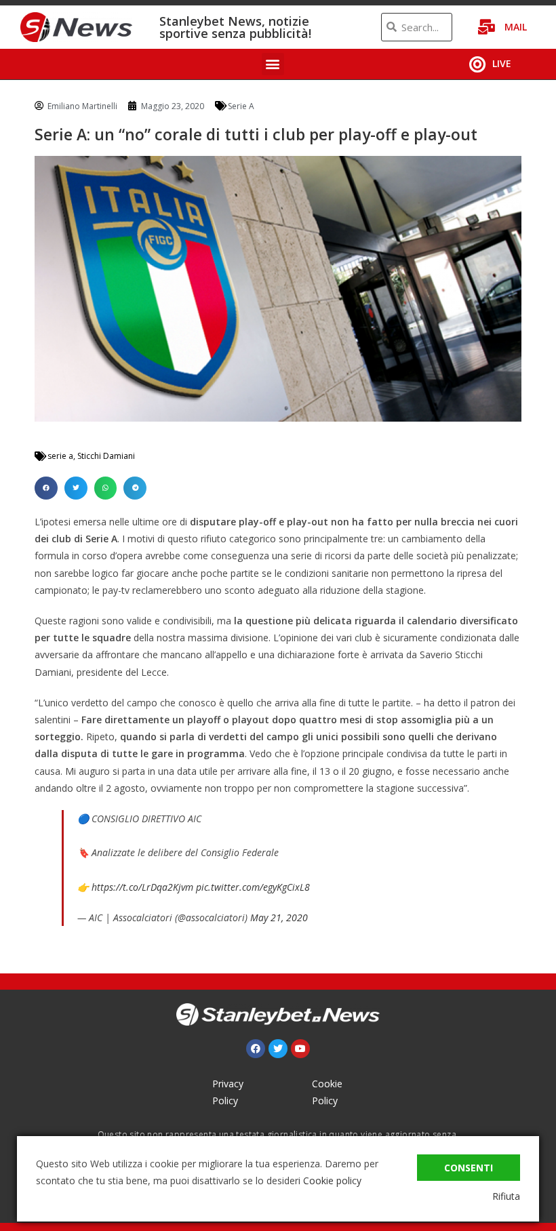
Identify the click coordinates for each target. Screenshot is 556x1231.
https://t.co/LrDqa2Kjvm (142, 887)
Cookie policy (332, 1180)
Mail (515, 26)
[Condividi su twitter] (75, 488)
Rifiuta (506, 1196)
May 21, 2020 (279, 917)
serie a (60, 456)
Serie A (241, 106)
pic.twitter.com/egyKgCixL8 (253, 887)
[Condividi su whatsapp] (105, 488)
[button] (273, 64)
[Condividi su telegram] (134, 488)
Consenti (468, 1167)
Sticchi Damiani (106, 456)
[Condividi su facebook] (46, 488)
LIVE (501, 63)
